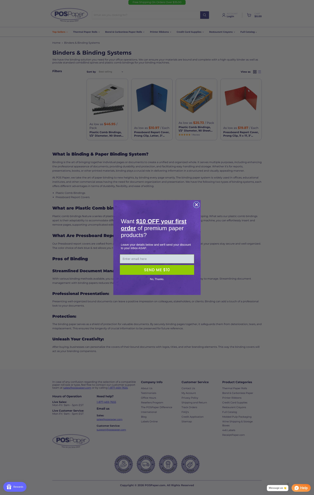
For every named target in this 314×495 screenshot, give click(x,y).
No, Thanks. (157, 279)
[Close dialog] (196, 205)
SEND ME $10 (157, 270)
